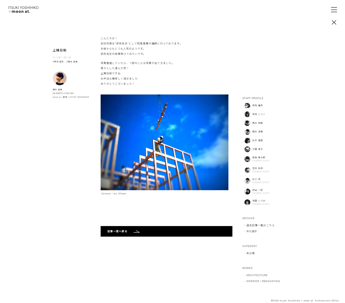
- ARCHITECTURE (256, 275)
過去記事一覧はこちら (260, 225)
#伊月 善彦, (58, 62)
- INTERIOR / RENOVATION (262, 281)
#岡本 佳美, (72, 62)
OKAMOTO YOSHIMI (63, 93)
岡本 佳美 (57, 90)
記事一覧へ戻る (117, 231)
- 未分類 (249, 253)
